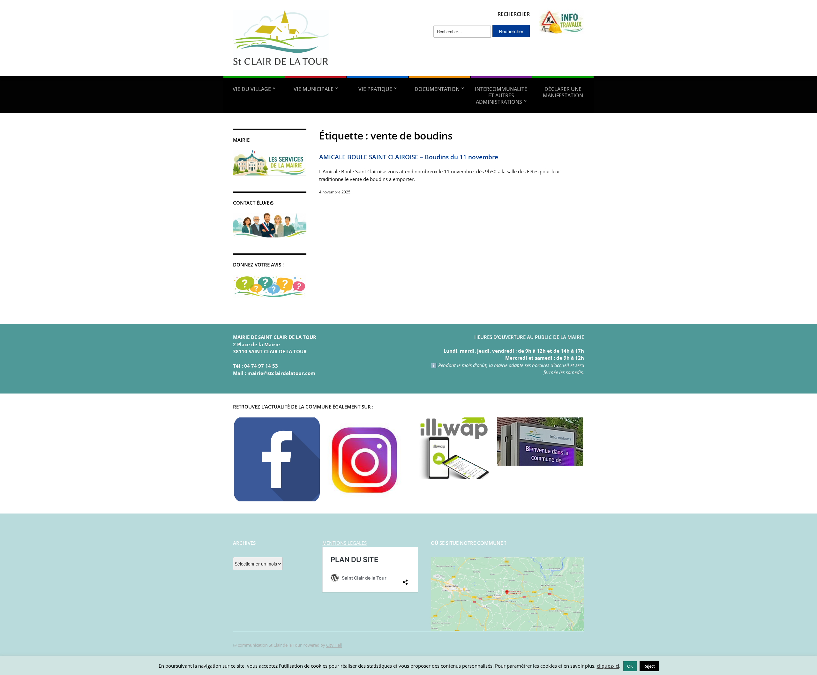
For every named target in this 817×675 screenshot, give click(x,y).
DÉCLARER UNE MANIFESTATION (563, 92)
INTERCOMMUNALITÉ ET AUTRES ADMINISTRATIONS (501, 95)
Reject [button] (649, 666)
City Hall (334, 645)
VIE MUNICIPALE (314, 89)
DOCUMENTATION (437, 89)
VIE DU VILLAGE (252, 89)
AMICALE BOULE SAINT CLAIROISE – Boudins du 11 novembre (408, 157)
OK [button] (630, 666)
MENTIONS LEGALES (344, 543)
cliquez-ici (608, 666)
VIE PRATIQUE (375, 89)
